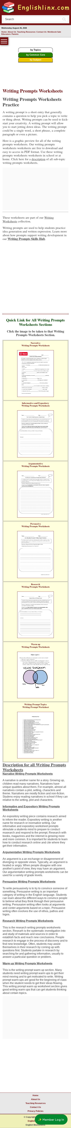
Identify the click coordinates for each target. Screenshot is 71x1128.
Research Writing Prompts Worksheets (28, 920)
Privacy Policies (35, 1111)
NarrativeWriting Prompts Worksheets (36, 344)
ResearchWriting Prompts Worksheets (36, 585)
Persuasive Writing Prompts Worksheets (29, 881)
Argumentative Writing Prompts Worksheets (31, 852)
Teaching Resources (26, 32)
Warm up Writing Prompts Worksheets (27, 963)
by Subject (35, 59)
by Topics (35, 50)
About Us (12, 32)
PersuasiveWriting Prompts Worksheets (36, 525)
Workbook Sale (54, 32)
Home (4, 32)
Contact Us (41, 32)
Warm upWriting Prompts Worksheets (36, 645)
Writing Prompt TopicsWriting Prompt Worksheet (35, 705)
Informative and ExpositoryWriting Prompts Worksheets (36, 404)
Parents (15, 34)
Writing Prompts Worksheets (33, 90)
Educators (6, 34)
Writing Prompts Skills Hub (26, 239)
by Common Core (35, 55)
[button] (51, 1119)
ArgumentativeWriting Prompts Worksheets (36, 464)
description (38, 159)
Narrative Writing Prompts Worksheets (28, 773)
